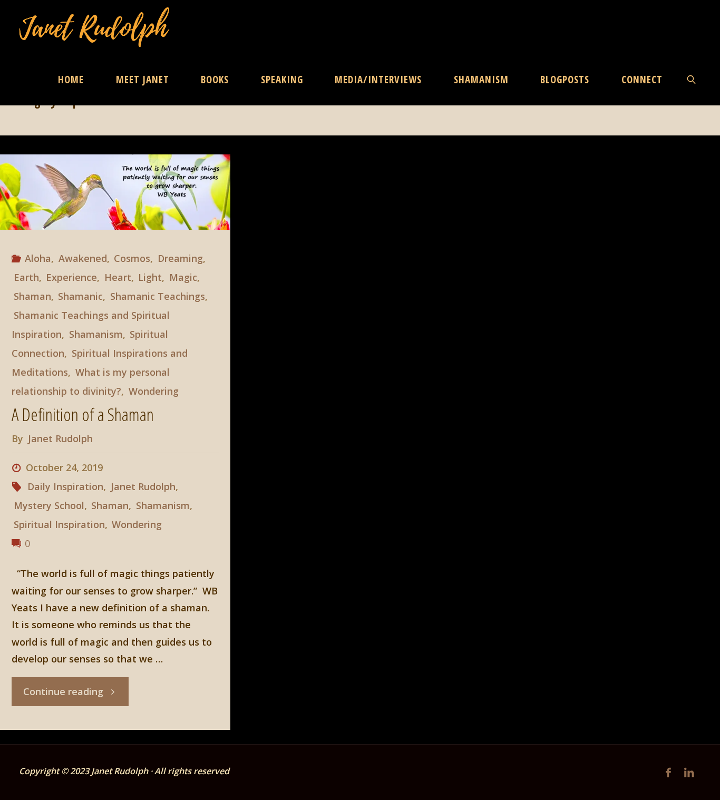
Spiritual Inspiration (59, 524)
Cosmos (132, 258)
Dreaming (180, 258)
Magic (183, 277)
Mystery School (49, 505)
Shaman (32, 296)
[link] (692, 79)
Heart (117, 277)
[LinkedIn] (689, 772)
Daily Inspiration (65, 486)
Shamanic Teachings (157, 296)
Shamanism (96, 334)
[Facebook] (668, 772)
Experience (71, 277)
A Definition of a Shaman (83, 414)
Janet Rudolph (143, 486)
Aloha (38, 258)
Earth (26, 277)
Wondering (154, 391)
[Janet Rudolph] (94, 26)
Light (150, 277)
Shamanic (80, 296)
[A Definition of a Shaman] (115, 192)
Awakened (83, 258)
